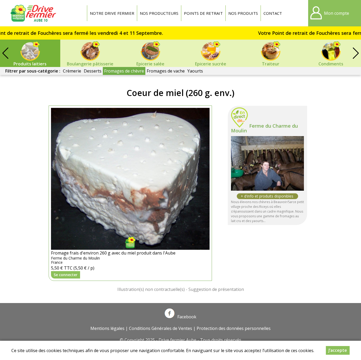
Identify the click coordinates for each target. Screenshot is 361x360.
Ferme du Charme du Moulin (264, 128)
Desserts (92, 71)
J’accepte (337, 350)
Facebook (186, 317)
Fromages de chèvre (124, 71)
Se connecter (65, 274)
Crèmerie (72, 71)
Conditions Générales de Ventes (160, 328)
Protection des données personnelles (234, 328)
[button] (355, 53)
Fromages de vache (166, 71)
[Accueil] (34, 13)
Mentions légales (107, 328)
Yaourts (195, 71)
